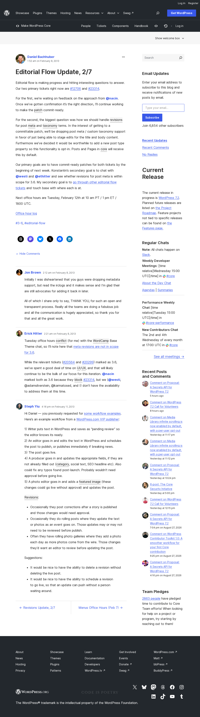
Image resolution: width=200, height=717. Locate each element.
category (62, 464)
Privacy (20, 670)
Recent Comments (155, 147)
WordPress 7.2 (169, 198)
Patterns (55, 670)
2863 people (151, 598)
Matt (158, 658)
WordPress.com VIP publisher (97, 419)
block (78, 380)
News (19, 658)
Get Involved (127, 652)
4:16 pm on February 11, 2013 (58, 406)
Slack (146, 255)
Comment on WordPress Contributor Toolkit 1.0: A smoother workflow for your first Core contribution (166, 542)
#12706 (75, 88)
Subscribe (152, 117)
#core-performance (160, 323)
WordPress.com (165, 652)
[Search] (180, 57)
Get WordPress (181, 13)
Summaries (165, 290)
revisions (116, 120)
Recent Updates (154, 140)
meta (31, 126)
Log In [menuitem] (181, 3)
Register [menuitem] (193, 3)
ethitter (42, 176)
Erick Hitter (33, 333)
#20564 (69, 362)
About (19, 652)
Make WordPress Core (36, 25)
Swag (124, 670)
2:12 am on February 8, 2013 (59, 272)
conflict (61, 341)
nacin (112, 98)
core (104, 149)
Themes (55, 658)
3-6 (19, 223)
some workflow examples (102, 413)
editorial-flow (34, 223)
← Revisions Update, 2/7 (37, 608)
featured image (90, 482)
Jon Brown (32, 272)
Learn (88, 652)
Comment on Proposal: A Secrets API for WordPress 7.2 (164, 387)
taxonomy (50, 126)
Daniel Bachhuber (40, 57)
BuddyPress (163, 670)
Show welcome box (167, 38)
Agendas (148, 290)
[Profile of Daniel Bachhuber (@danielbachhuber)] (20, 60)
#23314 (93, 88)
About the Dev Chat (156, 283)
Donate (125, 664)
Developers (92, 664)
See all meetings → (169, 357)
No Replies (150, 154)
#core (170, 276)
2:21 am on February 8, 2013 (60, 333)
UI (78, 368)
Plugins (54, 664)
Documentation (94, 658)
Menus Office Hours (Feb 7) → (101, 608)
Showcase (57, 652)
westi (22, 176)
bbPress (161, 664)
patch (38, 110)
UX (83, 368)
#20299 (88, 362)
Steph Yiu (32, 406)
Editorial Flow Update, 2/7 (54, 72)
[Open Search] (157, 13)
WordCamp (101, 341)
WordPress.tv (95, 670)
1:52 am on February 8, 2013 (43, 61)
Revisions (31, 497)
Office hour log (26, 213)
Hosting (21, 664)
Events (123, 658)
